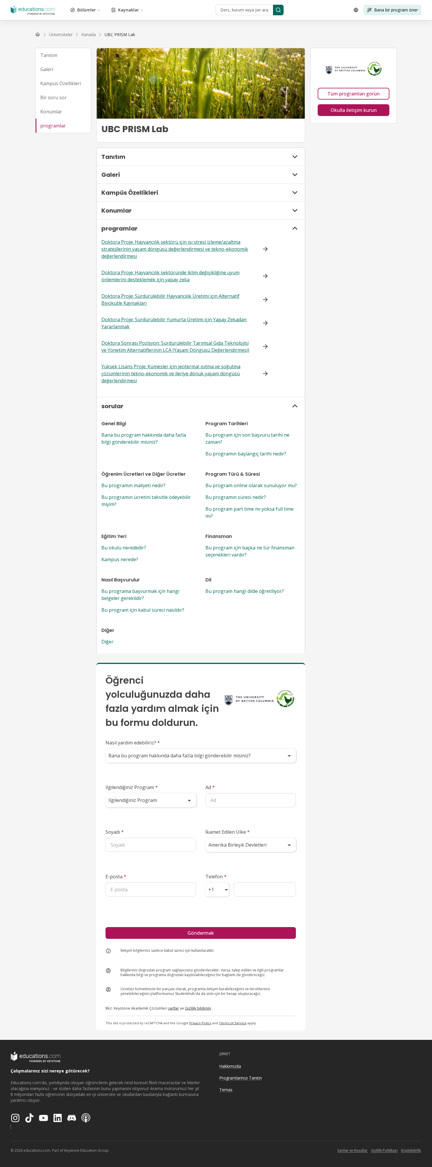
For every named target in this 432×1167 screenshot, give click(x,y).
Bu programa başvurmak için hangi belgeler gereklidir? (140, 594)
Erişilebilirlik (411, 1150)
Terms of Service (233, 1023)
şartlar (173, 1008)
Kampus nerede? (119, 559)
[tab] (63, 55)
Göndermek (200, 933)
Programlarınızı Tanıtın (240, 1078)
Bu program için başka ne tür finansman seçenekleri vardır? (249, 551)
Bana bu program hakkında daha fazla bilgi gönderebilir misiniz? (143, 438)
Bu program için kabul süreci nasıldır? (142, 610)
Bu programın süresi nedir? (235, 497)
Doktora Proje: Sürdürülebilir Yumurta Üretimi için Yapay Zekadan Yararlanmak (174, 323)
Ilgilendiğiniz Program (132, 787)
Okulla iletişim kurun (354, 110)
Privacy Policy (200, 1023)
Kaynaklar (128, 10)
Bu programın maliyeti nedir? (133, 485)
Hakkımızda (230, 1066)
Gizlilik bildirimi (198, 1008)
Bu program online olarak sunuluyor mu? (251, 485)
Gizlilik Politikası (384, 1150)
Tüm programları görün (353, 93)
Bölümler (86, 10)
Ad (210, 787)
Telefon (216, 876)
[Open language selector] (356, 10)
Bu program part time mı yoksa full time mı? (249, 512)
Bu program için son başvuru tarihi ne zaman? (247, 438)
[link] (120, 35)
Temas (225, 1089)
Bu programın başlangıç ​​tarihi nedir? (245, 453)
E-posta (116, 876)
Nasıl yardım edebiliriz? (133, 742)
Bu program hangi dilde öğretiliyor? (244, 591)
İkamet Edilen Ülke (227, 832)
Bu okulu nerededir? (123, 547)
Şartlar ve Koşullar (352, 1150)
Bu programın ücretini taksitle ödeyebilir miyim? (146, 500)
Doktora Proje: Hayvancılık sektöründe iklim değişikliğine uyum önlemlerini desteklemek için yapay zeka (170, 276)
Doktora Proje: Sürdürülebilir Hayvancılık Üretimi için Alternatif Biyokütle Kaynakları (170, 299)
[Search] (278, 10)
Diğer (107, 641)
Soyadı (115, 832)
